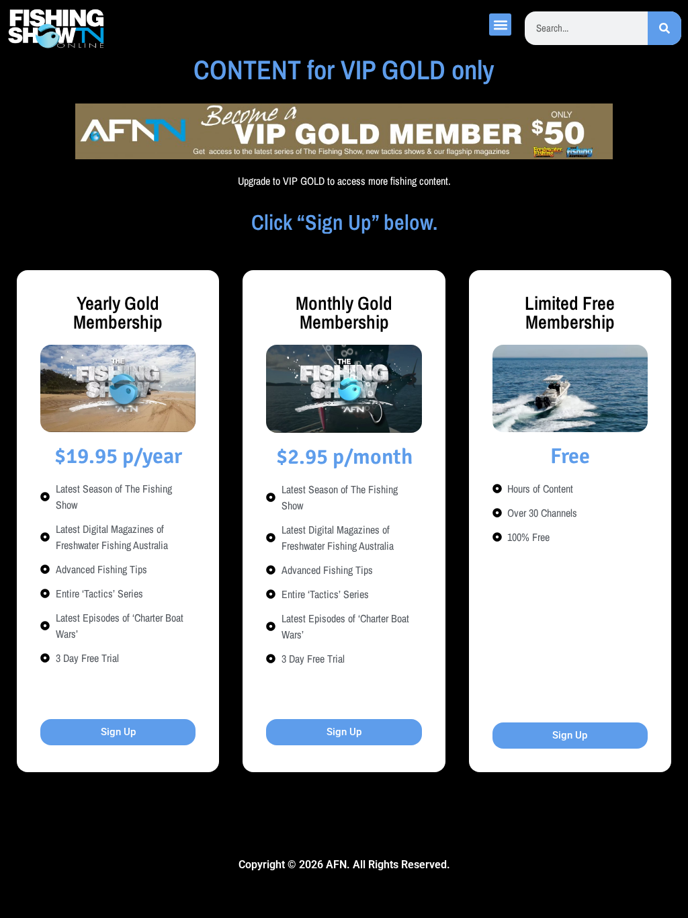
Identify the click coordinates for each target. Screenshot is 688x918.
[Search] (664, 28)
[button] (500, 24)
